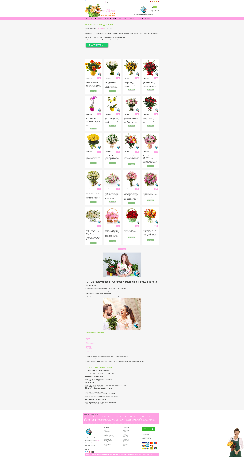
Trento (156, 421)
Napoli (89, 420)
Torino (85, 423)
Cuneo (109, 418)
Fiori (114, 18)
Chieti (99, 418)
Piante (119, 18)
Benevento (139, 416)
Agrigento (86, 416)
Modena (146, 419)
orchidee (88, 338)
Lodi (120, 419)
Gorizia (89, 419)
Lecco (110, 419)
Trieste (96, 423)
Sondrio (127, 421)
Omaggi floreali (126, 430)
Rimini (113, 421)
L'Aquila (109, 416)
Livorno (116, 419)
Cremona (116, 418)
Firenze (144, 418)
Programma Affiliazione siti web (110, 436)
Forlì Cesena (149, 418)
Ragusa (103, 421)
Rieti (107, 421)
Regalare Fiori (106, 441)
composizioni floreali (90, 343)
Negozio (93, 18)
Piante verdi (125, 443)
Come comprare (107, 431)
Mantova (142, 419)
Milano (138, 419)
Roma (110, 421)
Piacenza (109, 420)
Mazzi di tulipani (126, 440)
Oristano (100, 420)
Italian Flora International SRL (112, 454)
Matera (85, 420)
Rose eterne (147, 18)
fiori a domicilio (101, 28)
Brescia (152, 416)
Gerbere (124, 431)
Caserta (95, 418)
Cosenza (121, 418)
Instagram (91, 452)
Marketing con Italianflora (108, 435)
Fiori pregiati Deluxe (126, 432)
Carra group (124, 454)
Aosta (100, 416)
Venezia (125, 423)
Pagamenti (106, 432)
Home (87, 18)
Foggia (140, 418)
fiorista (88, 335)
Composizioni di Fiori (127, 437)
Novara (93, 420)
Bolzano (156, 416)
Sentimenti (107, 18)
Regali (125, 18)
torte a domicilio (89, 351)
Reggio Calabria (92, 421)
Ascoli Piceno (105, 416)
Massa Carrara (152, 419)
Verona (133, 423)
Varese (107, 423)
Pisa (124, 420)
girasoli (87, 340)
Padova (113, 420)
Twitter (85, 452)
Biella (131, 416)
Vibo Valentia (142, 423)
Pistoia (147, 420)
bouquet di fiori (89, 349)
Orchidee (124, 445)
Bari (123, 416)
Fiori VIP (105, 445)
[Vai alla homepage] (100, 10)
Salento (97, 440)
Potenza (153, 420)
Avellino (120, 416)
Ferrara (136, 418)
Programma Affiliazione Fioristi (109, 437)
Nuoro (96, 420)
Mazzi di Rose (125, 435)
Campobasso (90, 418)
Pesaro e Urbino (141, 420)
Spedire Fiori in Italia (107, 439)
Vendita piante (125, 441)
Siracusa (136, 421)
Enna (133, 418)
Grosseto (94, 419)
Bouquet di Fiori (126, 439)
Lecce (113, 419)
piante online (88, 346)
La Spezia (132, 421)
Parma (136, 420)
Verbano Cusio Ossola (114, 423)
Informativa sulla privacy (133, 454)
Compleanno (132, 18)
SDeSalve (150, 454)
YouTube (89, 452)
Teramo (152, 421)
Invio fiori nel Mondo (108, 440)
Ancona (96, 416)
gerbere (87, 339)
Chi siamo (106, 430)
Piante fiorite (125, 444)
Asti (117, 416)
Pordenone (128, 420)
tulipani (87, 344)
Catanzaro (130, 418)
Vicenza (129, 423)
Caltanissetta (104, 418)
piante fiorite (88, 347)
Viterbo (136, 423)
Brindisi (148, 416)
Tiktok (93, 452)
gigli (87, 342)
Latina (123, 419)
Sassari (140, 421)
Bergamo (127, 416)
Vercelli (121, 423)
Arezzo (113, 416)
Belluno (134, 416)
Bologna (144, 416)
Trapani (89, 423)
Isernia (102, 419)
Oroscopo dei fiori (107, 444)
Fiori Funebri (125, 436)
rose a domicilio (89, 348)
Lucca (126, 419)
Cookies (140, 454)
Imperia (98, 419)
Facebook (87, 452)
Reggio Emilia (98, 421)
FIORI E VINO (100, 18)
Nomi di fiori (106, 443)
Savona (144, 421)
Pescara (117, 420)
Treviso (100, 423)
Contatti (105, 434)
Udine (104, 423)
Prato (133, 420)
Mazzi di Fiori (125, 434)
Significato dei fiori (107, 446)
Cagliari (85, 418)
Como (113, 418)
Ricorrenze (139, 18)
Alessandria (91, 416)
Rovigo (116, 421)
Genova (85, 419)
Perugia (121, 420)
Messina (134, 419)
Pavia (150, 420)
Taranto (148, 421)
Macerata (130, 419)
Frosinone (155, 418)
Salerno (120, 421)
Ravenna (86, 421)
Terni (93, 423)
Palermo (105, 420)
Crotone (106, 419)
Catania (125, 418)
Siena (124, 421)
